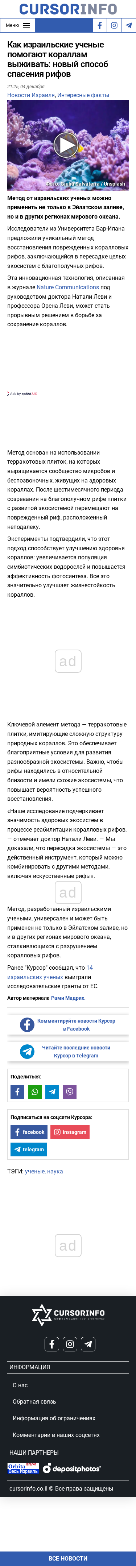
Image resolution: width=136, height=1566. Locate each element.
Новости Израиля (31, 95)
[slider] (41, 188)
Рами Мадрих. (68, 998)
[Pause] (13, 186)
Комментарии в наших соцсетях (56, 1435)
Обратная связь (34, 1401)
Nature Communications (68, 287)
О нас (20, 1385)
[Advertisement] (68, 361)
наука (55, 1171)
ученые (35, 1171)
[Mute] (23, 186)
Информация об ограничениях (54, 1418)
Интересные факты (83, 95)
